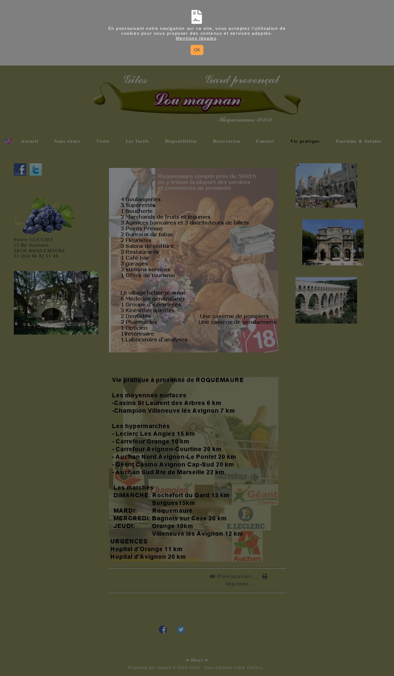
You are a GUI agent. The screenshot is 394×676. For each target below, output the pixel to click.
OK (197, 49)
